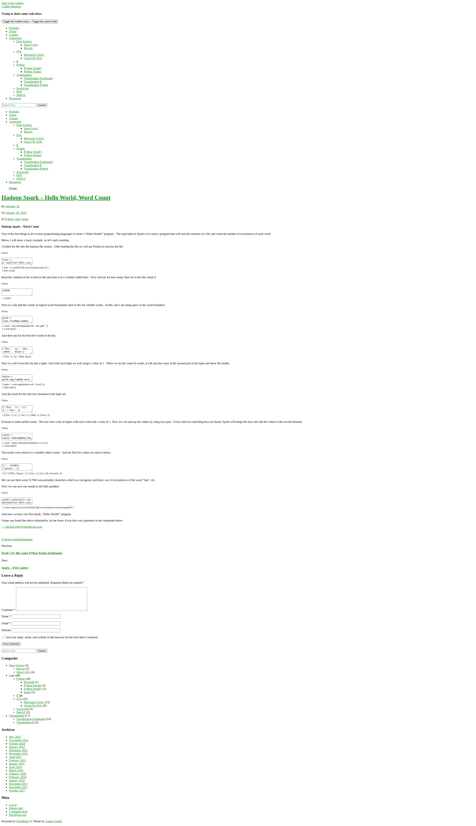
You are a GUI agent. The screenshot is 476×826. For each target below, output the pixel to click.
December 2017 (18, 783)
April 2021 (15, 757)
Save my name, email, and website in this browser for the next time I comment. (52, 637)
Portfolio (14, 28)
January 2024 (17, 747)
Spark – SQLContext (14, 567)
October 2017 (17, 790)
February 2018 (17, 777)
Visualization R (33, 81)
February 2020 (17, 773)
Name (6, 616)
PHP (19, 91)
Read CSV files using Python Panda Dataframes (31, 553)
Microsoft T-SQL (34, 54)
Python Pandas (32, 71)
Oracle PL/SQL (33, 58)
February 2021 (17, 760)
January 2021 (17, 763)
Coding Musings (11, 6)
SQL (19, 51)
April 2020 (15, 767)
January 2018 (17, 780)
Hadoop (28, 539)
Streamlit (29, 682)
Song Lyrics (31, 44)
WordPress (22, 821)
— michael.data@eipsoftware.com (21, 526)
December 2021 (18, 750)
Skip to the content (12, 3)
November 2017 (18, 787)
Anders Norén (53, 821)
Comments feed (18, 811)
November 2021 (18, 753)
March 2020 (16, 770)
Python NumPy (33, 68)
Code (13, 539)
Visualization (24, 75)
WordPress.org (17, 815)
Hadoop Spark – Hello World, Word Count (56, 197)
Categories (15, 38)
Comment (8, 609)
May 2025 (15, 736)
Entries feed (16, 808)
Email (6, 623)
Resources (15, 98)
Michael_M (12, 206)
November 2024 (18, 740)
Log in (13, 804)
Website (6, 630)
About (12, 31)
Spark (25, 219)
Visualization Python (36, 85)
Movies (28, 48)
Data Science (24, 41)
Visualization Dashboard (38, 78)
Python (20, 64)
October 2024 (17, 743)
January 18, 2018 (16, 212)
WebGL (21, 95)
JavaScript (22, 88)
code (17, 219)
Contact (13, 34)
